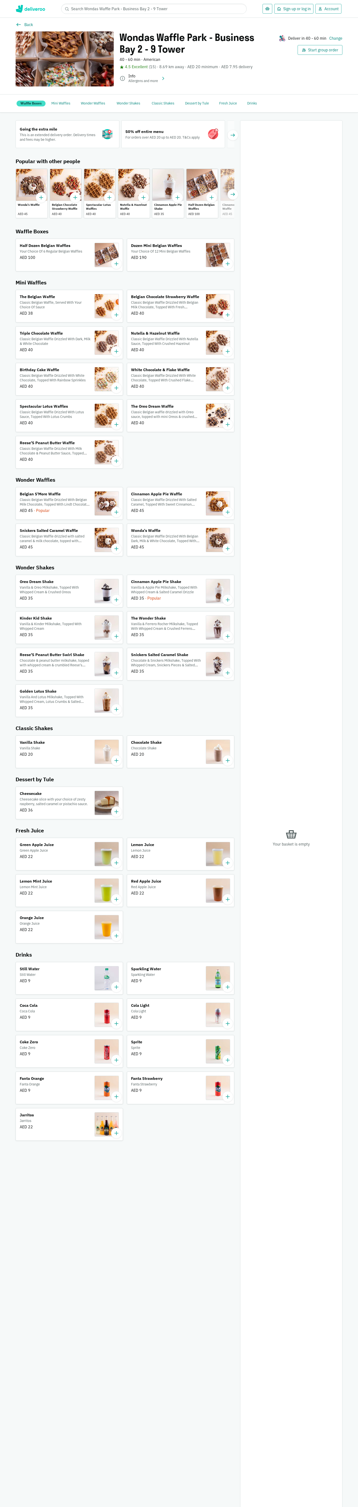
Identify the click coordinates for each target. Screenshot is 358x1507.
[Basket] (267, 9)
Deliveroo (30, 9)
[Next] (232, 135)
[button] (31, 193)
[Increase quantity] (41, 197)
